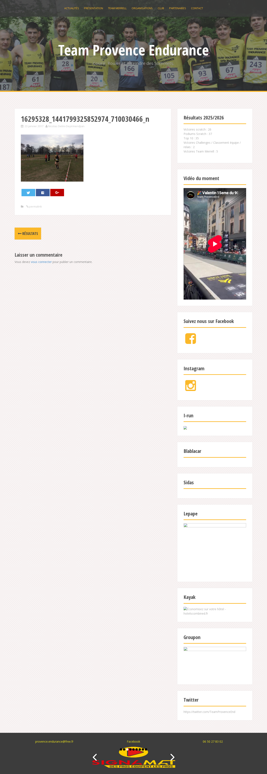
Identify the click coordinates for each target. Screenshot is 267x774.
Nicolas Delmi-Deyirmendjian (66, 126)
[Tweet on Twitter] (28, 192)
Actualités (71, 8)
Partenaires (177, 8)
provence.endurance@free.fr (54, 741)
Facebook (133, 741)
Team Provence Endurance (133, 50)
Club (161, 8)
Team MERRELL (117, 8)
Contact (197, 8)
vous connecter (41, 262)
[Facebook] (190, 342)
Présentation (93, 8)
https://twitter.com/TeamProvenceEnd (209, 712)
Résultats (29, 233)
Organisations (142, 8)
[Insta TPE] (190, 389)
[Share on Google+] (57, 192)
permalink (35, 206)
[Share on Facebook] (43, 192)
